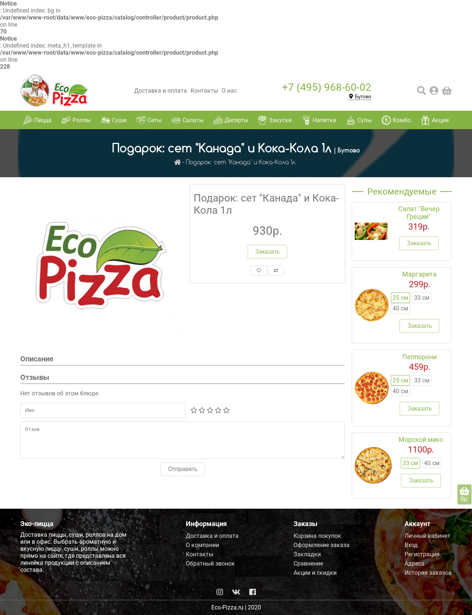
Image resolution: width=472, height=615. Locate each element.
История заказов (428, 572)
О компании (202, 545)
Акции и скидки (315, 572)
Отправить (182, 469)
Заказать (267, 251)
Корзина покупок (317, 535)
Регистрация (422, 554)
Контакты (204, 90)
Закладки (307, 554)
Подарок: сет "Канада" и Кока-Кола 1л (240, 162)
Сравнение (308, 563)
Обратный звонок (210, 563)
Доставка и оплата (160, 90)
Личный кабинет (427, 535)
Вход (411, 545)
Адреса (414, 563)
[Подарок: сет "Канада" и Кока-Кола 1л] (101, 266)
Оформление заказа (322, 545)
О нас (229, 90)
